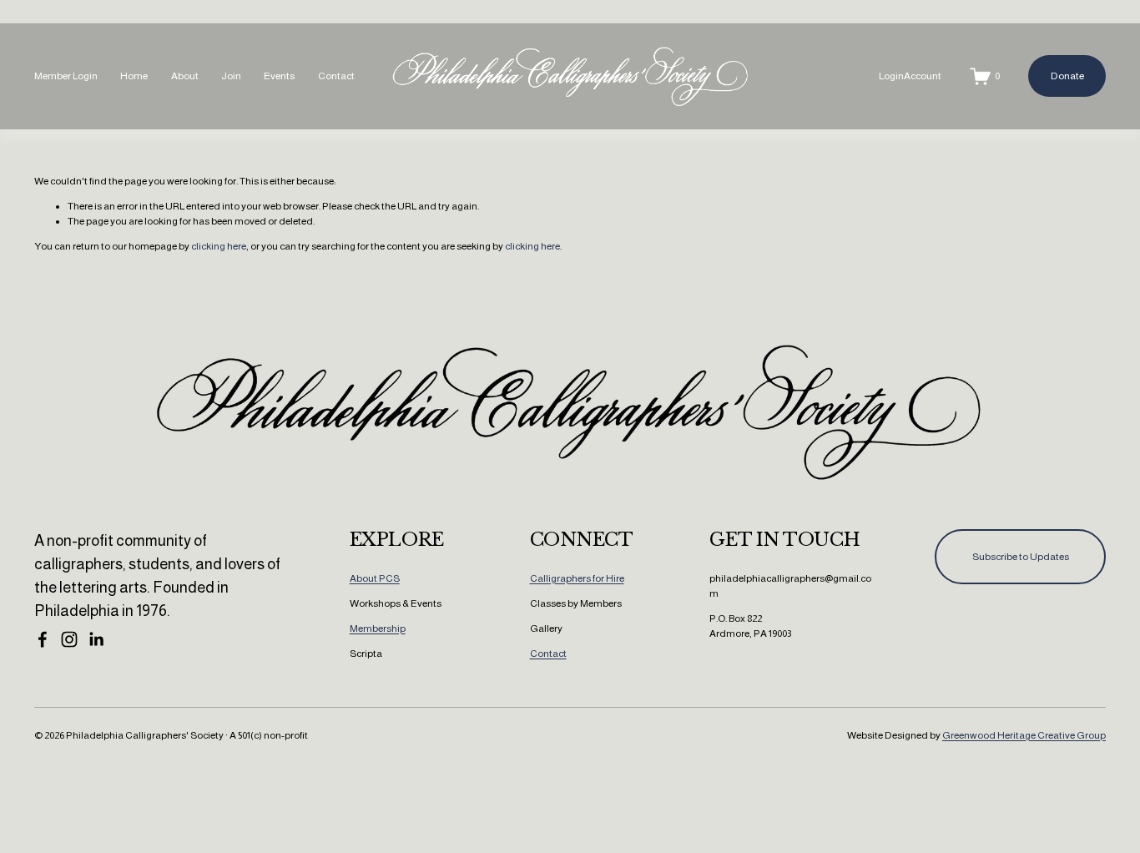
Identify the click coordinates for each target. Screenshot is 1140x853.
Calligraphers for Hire (577, 578)
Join (231, 76)
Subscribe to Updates (1020, 557)
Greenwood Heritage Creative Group (1024, 735)
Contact (336, 76)
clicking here (218, 246)
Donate (1067, 76)
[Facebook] (42, 639)
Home (134, 76)
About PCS (375, 578)
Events (279, 76)
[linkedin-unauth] (96, 639)
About (185, 76)
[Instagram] (69, 639)
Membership (378, 628)
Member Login (66, 76)
